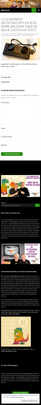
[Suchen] (37, 205)
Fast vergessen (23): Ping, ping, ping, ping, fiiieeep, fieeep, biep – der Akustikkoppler (20, 34)
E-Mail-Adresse (7, 137)
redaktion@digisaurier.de (9, 351)
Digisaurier (5, 10)
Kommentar (5, 102)
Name (3, 128)
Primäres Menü (38, 10)
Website (4, 145)
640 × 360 (14, 34)
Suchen (3, 203)
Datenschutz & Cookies (17, 397)
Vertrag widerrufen (20, 393)
